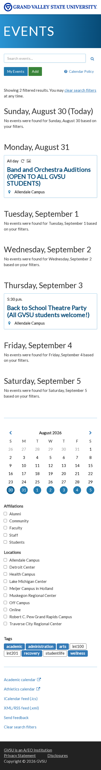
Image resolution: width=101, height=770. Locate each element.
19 (50, 473)
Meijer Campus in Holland (30, 588)
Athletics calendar (20, 689)
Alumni (14, 513)
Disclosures (57, 755)
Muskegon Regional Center (31, 595)
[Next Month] (90, 433)
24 (23, 481)
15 (90, 465)
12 (50, 465)
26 (10, 449)
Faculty (14, 527)
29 (50, 449)
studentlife (55, 653)
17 (23, 473)
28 (37, 449)
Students (16, 542)
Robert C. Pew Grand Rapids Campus (39, 616)
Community (18, 520)
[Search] (92, 58)
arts (62, 646)
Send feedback (16, 717)
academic (14, 646)
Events (28, 31)
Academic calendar (20, 679)
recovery (32, 653)
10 (23, 465)
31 (77, 449)
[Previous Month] (11, 433)
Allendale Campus (23, 560)
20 (63, 473)
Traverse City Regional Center (34, 623)
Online (14, 609)
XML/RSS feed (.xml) (21, 708)
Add (35, 71)
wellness (77, 653)
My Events (15, 71)
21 (77, 473)
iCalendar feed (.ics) (21, 698)
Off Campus (18, 602)
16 (10, 473)
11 (37, 465)
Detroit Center (21, 567)
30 (63, 449)
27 (23, 449)
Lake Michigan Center (27, 581)
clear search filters (80, 90)
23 (10, 481)
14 (77, 465)
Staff (12, 535)
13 (63, 465)
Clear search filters (20, 727)
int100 (78, 646)
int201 (12, 653)
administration (40, 646)
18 (37, 473)
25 (37, 481)
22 (90, 473)
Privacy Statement (20, 755)
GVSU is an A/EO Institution (28, 750)
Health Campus (21, 574)
